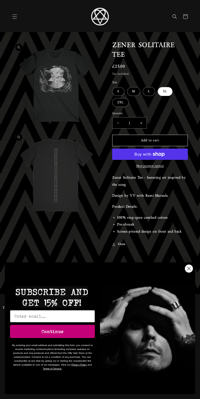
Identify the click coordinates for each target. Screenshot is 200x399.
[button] (14, 16)
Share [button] (122, 244)
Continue (52, 331)
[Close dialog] (189, 268)
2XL (120, 102)
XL (165, 91)
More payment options (150, 165)
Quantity (117, 113)
